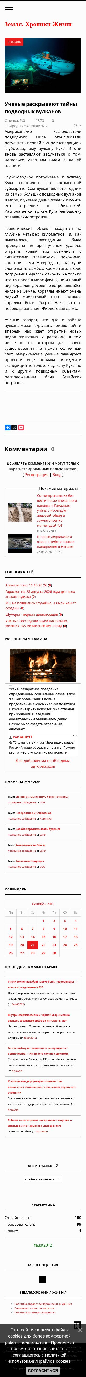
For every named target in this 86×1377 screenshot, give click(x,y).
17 (65, 936)
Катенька (46, 818)
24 (65, 945)
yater (43, 834)
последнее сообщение (22, 802)
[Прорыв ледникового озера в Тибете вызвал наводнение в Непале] (20, 551)
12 (11, 936)
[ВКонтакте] (8, 427)
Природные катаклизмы (26, 125)
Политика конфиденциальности (35, 1312)
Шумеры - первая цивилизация (31, 614)
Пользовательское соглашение (34, 1308)
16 (54, 936)
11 (76, 928)
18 (76, 936)
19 (11, 945)
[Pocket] (21, 427)
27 (22, 953)
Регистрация (36, 474)
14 (33, 936)
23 (54, 945)
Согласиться (43, 1371)
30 (54, 953)
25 (76, 945)
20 (22, 945)
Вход (57, 474)
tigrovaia (17, 1070)
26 (11, 953)
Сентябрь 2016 (43, 904)
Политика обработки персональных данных (43, 1304)
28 (33, 953)
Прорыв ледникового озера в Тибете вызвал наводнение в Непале (56, 541)
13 (22, 936)
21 (33, 945)
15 (43, 936)
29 (43, 953)
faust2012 (18, 1004)
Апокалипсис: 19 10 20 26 (26, 585)
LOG (42, 802)
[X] (14, 427)
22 (43, 945)
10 (65, 928)
